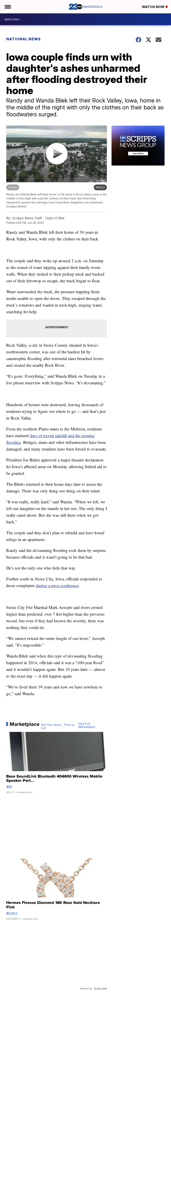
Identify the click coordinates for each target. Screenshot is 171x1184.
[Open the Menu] (7, 6)
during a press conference (57, 585)
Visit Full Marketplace (86, 725)
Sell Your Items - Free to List (57, 726)
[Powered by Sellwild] (100, 988)
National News (23, 39)
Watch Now (153, 7)
